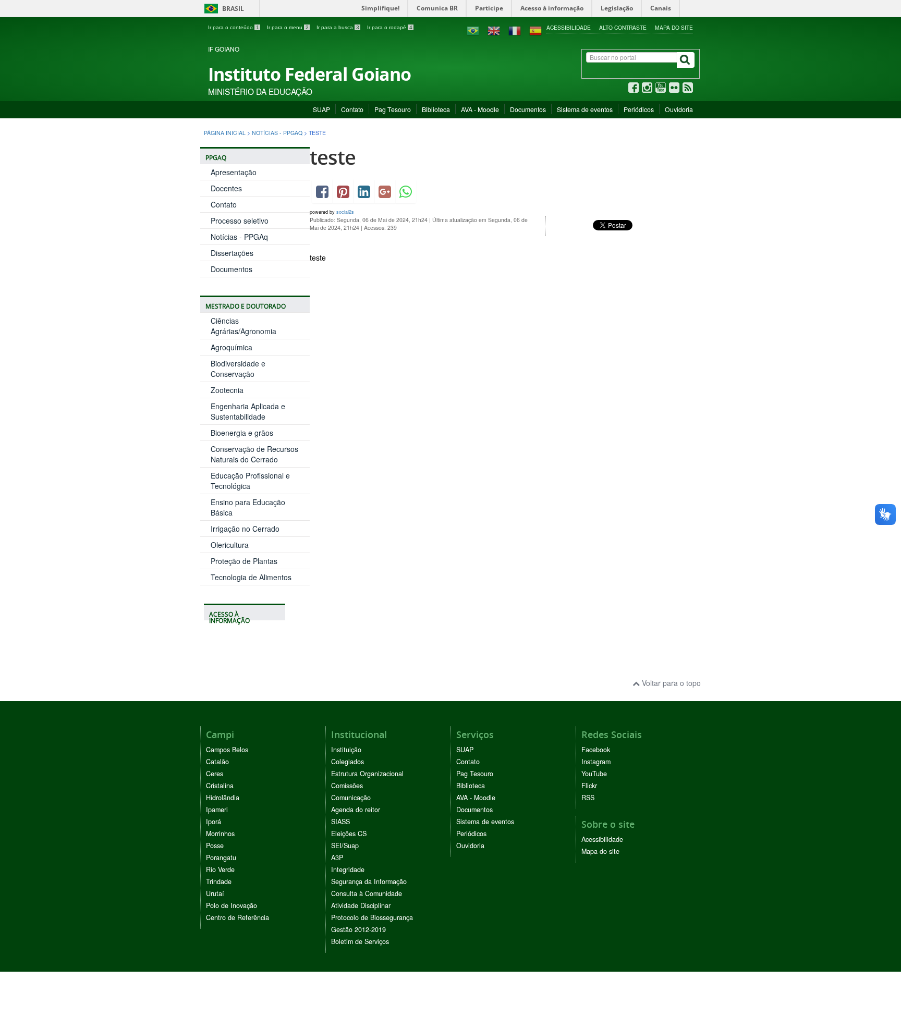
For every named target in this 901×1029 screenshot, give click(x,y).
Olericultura (230, 545)
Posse (215, 845)
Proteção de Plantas (244, 561)
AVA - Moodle (480, 109)
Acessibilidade (568, 27)
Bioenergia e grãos (242, 432)
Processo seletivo (240, 220)
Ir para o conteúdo (233, 27)
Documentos (528, 109)
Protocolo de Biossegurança (372, 917)
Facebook (595, 749)
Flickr (589, 785)
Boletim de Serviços (360, 941)
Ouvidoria (679, 109)
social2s (345, 212)
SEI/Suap (345, 845)
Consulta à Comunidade (366, 893)
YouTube (594, 773)
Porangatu (221, 857)
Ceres (214, 773)
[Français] (514, 29)
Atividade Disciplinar (361, 905)
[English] (494, 29)
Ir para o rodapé (389, 27)
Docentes (226, 188)
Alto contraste (623, 27)
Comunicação (351, 797)
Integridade (347, 869)
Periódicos (639, 109)
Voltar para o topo (670, 683)
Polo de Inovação (231, 905)
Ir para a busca (337, 27)
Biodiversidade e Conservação (238, 368)
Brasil (222, 8)
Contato (352, 109)
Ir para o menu (288, 27)
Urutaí (215, 893)
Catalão (217, 761)
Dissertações (232, 253)
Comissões (347, 785)
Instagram (596, 761)
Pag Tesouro (392, 109)
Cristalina (220, 785)
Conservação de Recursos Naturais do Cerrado (254, 454)
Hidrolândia (222, 797)
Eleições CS (349, 833)
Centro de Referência (237, 917)
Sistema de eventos (585, 109)
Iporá (213, 821)
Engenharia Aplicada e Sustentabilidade (248, 411)
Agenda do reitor (355, 809)
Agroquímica (231, 347)
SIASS (340, 821)
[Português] (473, 29)
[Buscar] (686, 60)
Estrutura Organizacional (367, 773)
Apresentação (234, 172)
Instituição (346, 749)
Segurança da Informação (369, 881)
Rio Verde (220, 869)
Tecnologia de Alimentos (251, 577)
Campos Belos (227, 749)
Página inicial (225, 133)
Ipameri (217, 809)
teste (333, 157)
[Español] (535, 29)
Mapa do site (674, 27)
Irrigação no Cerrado (245, 528)
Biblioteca (436, 109)
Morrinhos (220, 833)
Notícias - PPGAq (277, 133)
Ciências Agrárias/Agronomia (243, 325)
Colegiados (347, 761)
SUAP (321, 109)
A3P (337, 857)
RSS (587, 797)
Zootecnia (227, 390)
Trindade (219, 881)
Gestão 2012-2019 (358, 929)
